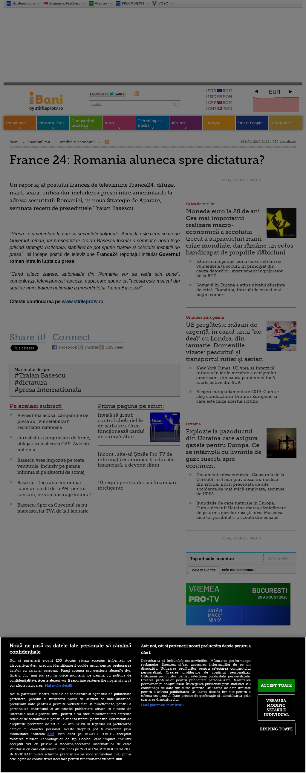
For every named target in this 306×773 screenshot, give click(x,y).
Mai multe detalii (58, 686)
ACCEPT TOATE (276, 685)
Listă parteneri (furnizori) (162, 705)
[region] (153, 705)
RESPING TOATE (276, 729)
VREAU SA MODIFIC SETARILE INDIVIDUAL (276, 707)
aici (51, 734)
